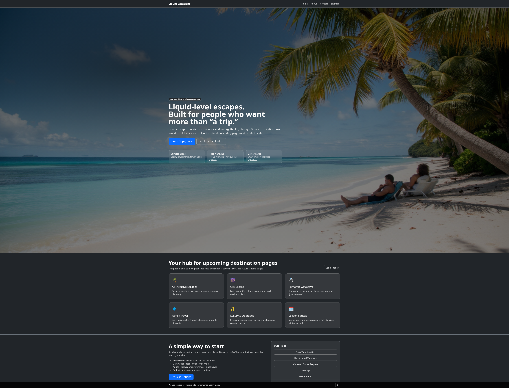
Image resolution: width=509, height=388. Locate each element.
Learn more (214, 385)
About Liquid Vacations (305, 358)
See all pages (332, 267)
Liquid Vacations (179, 3)
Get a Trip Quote (182, 141)
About (314, 3)
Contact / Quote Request (305, 364)
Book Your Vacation (305, 352)
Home (305, 3)
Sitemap (335, 3)
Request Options (181, 377)
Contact (324, 3)
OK (338, 385)
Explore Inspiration (211, 141)
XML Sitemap (305, 376)
